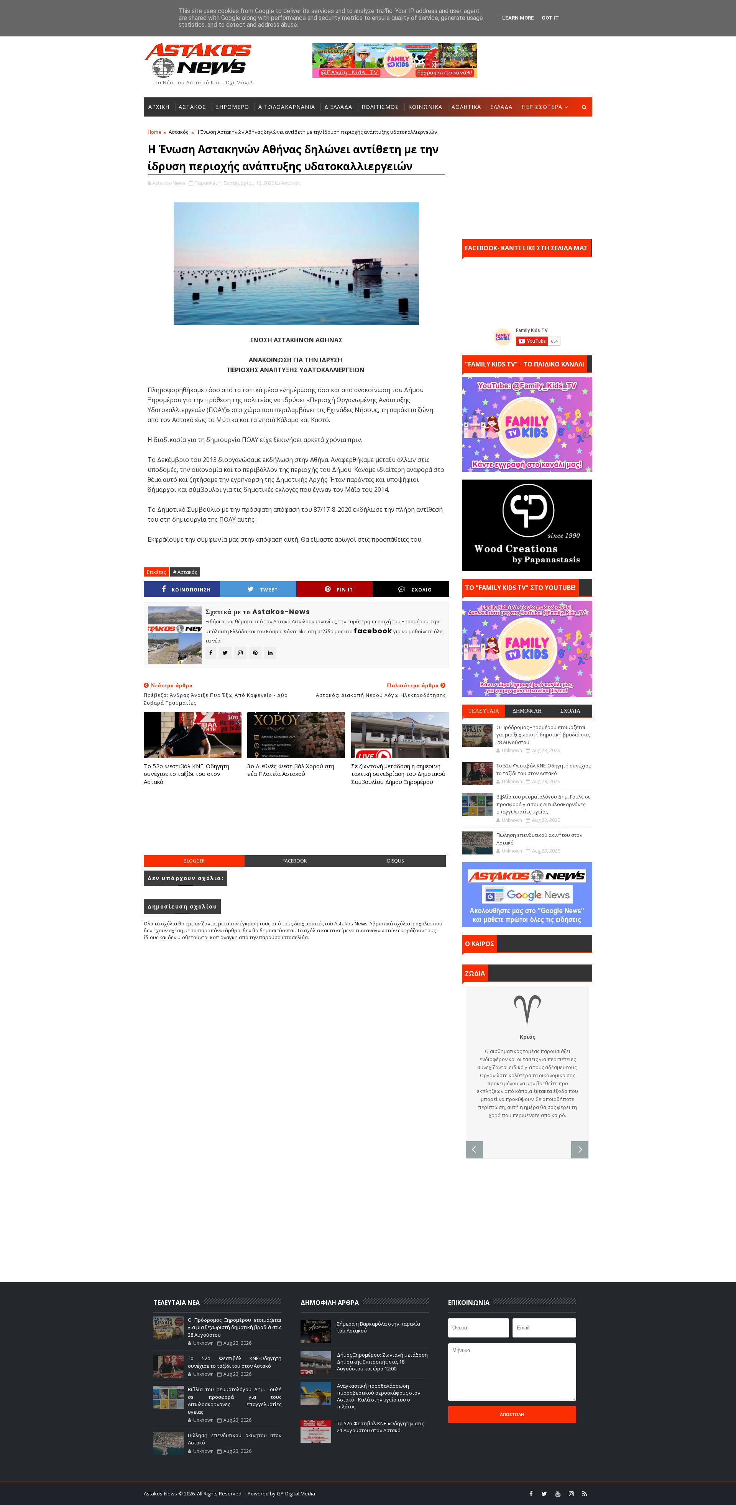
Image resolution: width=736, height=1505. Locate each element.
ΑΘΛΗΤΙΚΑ (466, 106)
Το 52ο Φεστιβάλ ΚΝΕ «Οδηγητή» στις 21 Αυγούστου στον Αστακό (380, 1427)
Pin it (345, 590)
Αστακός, (291, 182)
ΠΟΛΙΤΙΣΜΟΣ (380, 106)
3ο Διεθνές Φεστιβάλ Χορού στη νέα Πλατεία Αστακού (290, 769)
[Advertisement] (296, 828)
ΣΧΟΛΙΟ (421, 590)
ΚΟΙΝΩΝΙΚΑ (425, 106)
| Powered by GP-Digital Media (279, 1493)
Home (154, 131)
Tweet (269, 590)
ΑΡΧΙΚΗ (158, 106)
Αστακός (178, 131)
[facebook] (531, 1493)
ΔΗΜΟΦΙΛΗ (527, 711)
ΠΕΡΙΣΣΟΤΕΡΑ (542, 106)
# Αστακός (185, 571)
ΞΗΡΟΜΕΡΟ (232, 106)
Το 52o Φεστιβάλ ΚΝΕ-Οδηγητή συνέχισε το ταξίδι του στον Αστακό (186, 773)
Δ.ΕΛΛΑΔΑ (338, 106)
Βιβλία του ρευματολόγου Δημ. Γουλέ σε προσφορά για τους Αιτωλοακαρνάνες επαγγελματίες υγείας (543, 804)
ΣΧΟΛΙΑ (570, 711)
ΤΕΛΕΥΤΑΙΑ (483, 711)
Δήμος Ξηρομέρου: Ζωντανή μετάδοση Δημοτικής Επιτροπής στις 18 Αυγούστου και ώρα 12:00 (382, 1361)
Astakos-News (161, 1493)
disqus (395, 861)
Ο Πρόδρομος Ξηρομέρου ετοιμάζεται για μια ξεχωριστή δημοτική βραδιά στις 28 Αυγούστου (543, 735)
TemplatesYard (373, 1493)
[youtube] (558, 1493)
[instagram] (571, 1493)
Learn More (518, 18)
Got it (550, 18)
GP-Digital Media (451, 1493)
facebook (295, 861)
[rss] (584, 1493)
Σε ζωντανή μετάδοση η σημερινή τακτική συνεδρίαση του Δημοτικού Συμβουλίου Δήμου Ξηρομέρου (398, 773)
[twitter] (544, 1493)
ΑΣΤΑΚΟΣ (192, 106)
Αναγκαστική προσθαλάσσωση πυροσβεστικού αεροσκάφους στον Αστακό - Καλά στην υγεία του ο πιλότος (378, 1396)
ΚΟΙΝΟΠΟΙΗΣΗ (191, 590)
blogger (194, 861)
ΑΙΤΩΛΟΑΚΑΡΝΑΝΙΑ (286, 106)
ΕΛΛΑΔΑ (501, 106)
